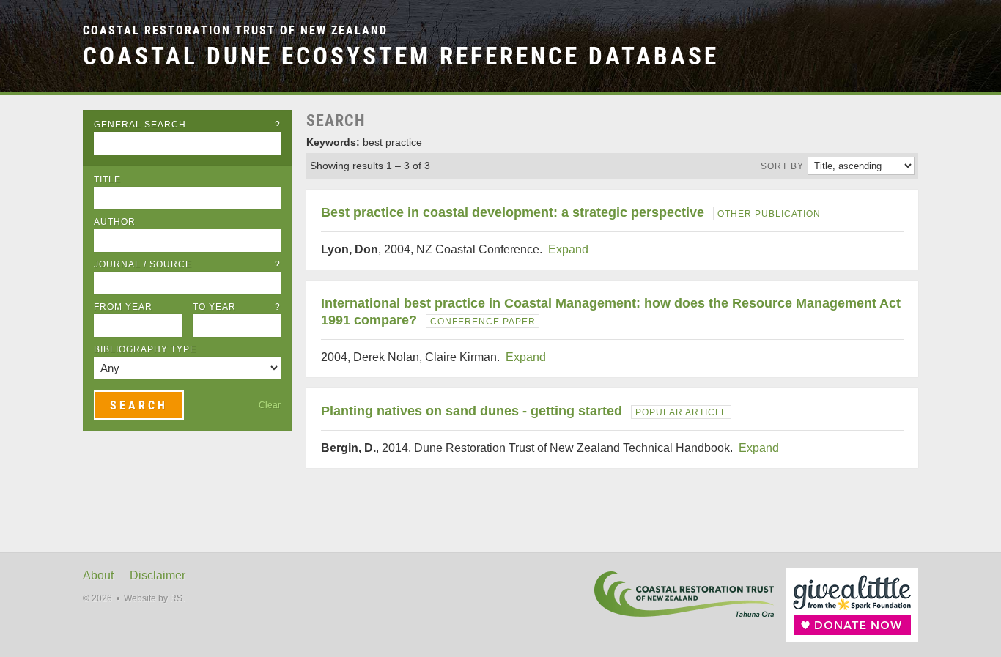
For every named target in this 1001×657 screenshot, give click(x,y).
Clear (270, 405)
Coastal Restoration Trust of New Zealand (235, 30)
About (98, 575)
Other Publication (769, 214)
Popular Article (681, 412)
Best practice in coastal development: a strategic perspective (512, 212)
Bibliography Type (145, 349)
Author (115, 222)
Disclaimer (157, 575)
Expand (568, 249)
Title (107, 179)
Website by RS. (154, 598)
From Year (123, 307)
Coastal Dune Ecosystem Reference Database (401, 56)
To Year (237, 307)
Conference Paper (483, 321)
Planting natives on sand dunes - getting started (471, 411)
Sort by (782, 166)
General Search (187, 124)
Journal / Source (187, 264)
